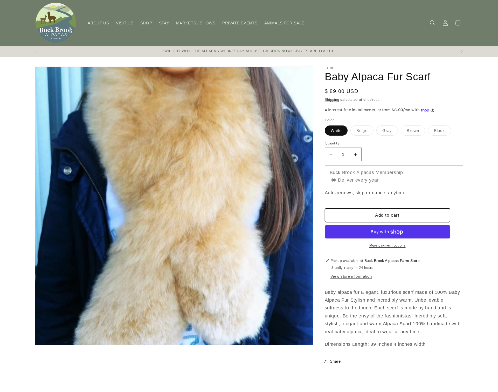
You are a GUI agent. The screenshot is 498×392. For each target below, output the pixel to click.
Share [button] (335, 361)
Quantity (332, 143)
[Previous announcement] (36, 51)
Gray (390, 132)
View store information (351, 276)
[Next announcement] (461, 51)
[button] (432, 23)
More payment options (387, 246)
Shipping (332, 100)
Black (442, 132)
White (336, 131)
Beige (365, 132)
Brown (416, 132)
